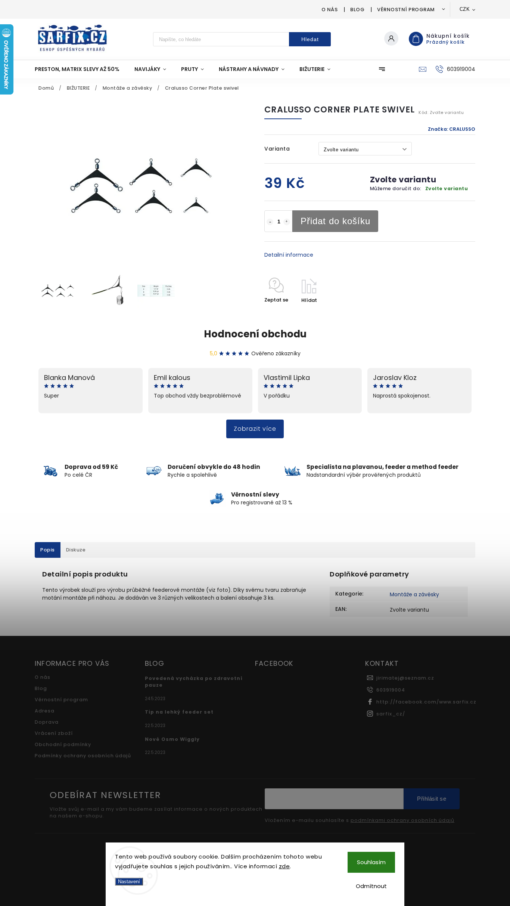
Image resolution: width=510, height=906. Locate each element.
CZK (465, 9)
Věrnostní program (406, 9)
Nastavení (129, 881)
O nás (329, 9)
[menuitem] (81, 69)
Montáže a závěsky (414, 594)
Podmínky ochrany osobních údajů (83, 755)
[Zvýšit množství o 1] (286, 222)
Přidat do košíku (335, 221)
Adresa (45, 711)
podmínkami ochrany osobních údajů (402, 820)
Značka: (451, 129)
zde (284, 866)
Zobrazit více (255, 428)
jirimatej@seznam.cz (405, 678)
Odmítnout (371, 886)
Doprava (47, 722)
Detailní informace (288, 255)
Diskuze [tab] (76, 550)
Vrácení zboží (54, 733)
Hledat (310, 39)
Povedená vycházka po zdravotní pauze (194, 681)
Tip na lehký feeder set (179, 712)
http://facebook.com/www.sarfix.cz (426, 702)
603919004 (390, 690)
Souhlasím (371, 862)
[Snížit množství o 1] (270, 222)
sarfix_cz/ (390, 714)
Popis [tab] (47, 550)
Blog (357, 9)
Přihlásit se (431, 798)
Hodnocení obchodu (255, 334)
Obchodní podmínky (63, 744)
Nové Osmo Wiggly (172, 739)
